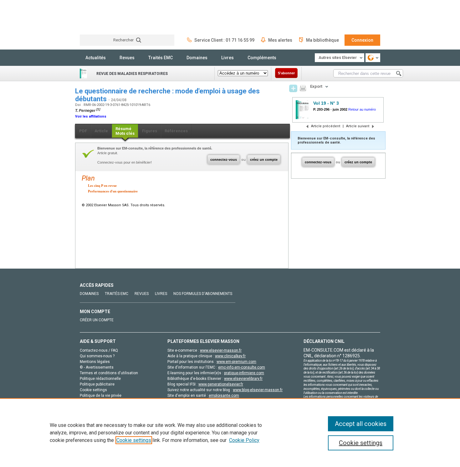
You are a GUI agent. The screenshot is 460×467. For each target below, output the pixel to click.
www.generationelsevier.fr (220, 384)
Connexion (362, 40)
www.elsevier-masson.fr (221, 350)
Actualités (95, 57)
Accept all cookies (360, 424)
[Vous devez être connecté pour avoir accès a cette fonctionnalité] (293, 88)
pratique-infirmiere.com (244, 373)
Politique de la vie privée (100, 395)
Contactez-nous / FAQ (99, 350)
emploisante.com (224, 395)
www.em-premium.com (236, 361)
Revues (127, 57)
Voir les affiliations (90, 116)
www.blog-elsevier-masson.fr (258, 390)
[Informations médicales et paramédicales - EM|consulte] (103, 17)
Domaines (197, 57)
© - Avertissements (97, 367)
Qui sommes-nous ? (97, 356)
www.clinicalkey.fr (230, 356)
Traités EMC (160, 57)
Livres (227, 57)
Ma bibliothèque (322, 40)
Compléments (262, 57)
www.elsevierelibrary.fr (243, 378)
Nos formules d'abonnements (202, 293)
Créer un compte (97, 320)
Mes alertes (280, 40)
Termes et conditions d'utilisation (109, 373)
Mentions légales (95, 361)
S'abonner (286, 73)
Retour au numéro (362, 109)
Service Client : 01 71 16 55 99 (224, 40)
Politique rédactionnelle (100, 378)
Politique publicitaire (97, 384)
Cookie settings (133, 440)
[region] (230, 432)
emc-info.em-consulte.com (241, 367)
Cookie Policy (244, 440)
